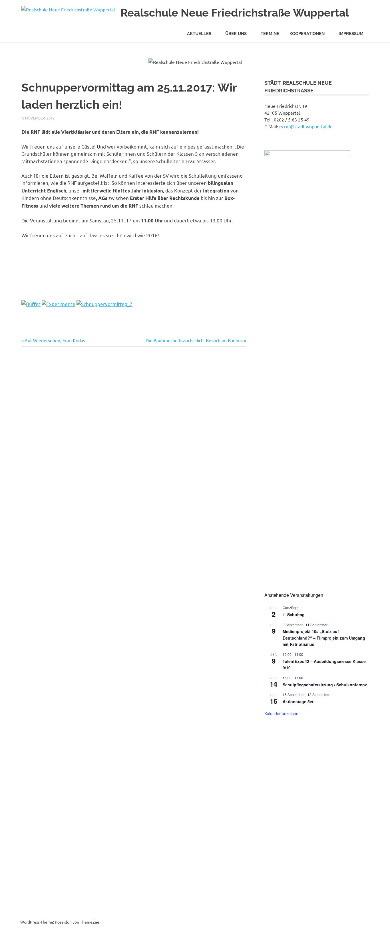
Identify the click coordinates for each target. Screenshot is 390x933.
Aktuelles (199, 33)
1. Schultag (294, 614)
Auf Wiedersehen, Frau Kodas (54, 340)
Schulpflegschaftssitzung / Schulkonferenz (325, 684)
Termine (270, 33)
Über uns (236, 33)
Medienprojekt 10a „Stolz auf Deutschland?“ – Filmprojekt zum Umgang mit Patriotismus (324, 637)
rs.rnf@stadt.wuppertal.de (306, 126)
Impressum (351, 33)
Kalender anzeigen (281, 713)
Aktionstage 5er (298, 701)
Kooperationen (307, 33)
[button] (273, 811)
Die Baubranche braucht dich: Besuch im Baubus (194, 340)
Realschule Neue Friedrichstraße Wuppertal (234, 12)
